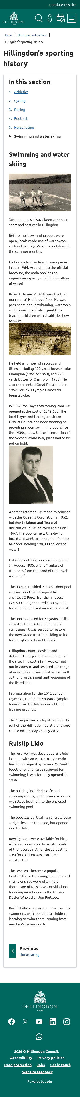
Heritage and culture (32, 35)
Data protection (18, 1064)
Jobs (41, 1064)
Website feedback (37, 1071)
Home (8, 35)
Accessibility (21, 1057)
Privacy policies (51, 1057)
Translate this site (62, 4)
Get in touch (60, 1064)
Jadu (48, 1081)
